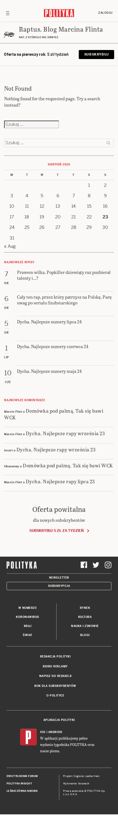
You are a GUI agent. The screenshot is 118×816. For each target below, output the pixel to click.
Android (55, 732)
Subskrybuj (96, 54)
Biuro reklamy (55, 666)
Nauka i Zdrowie (85, 626)
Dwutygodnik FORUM (22, 776)
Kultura (85, 617)
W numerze (27, 608)
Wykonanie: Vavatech (76, 783)
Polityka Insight (19, 783)
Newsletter (59, 577)
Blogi (85, 635)
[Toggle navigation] (7, 13)
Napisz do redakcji (55, 676)
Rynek (85, 608)
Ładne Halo (93, 776)
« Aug (10, 246)
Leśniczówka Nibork (22, 791)
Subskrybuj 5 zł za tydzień (56, 530)
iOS (43, 732)
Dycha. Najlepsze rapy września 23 (65, 433)
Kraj (28, 626)
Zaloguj (105, 13)
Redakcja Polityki (55, 656)
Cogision (79, 776)
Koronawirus (27, 617)
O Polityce (55, 695)
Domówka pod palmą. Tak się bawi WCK (53, 413)
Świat (27, 635)
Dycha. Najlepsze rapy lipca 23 (60, 481)
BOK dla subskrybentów (55, 686)
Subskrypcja (59, 586)
